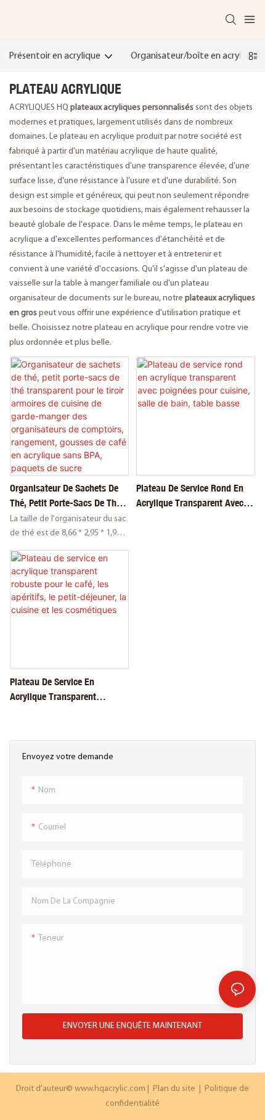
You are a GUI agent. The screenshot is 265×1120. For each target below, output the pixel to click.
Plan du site (174, 1088)
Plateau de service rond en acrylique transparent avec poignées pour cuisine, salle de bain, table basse (191, 496)
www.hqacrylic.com (111, 1088)
